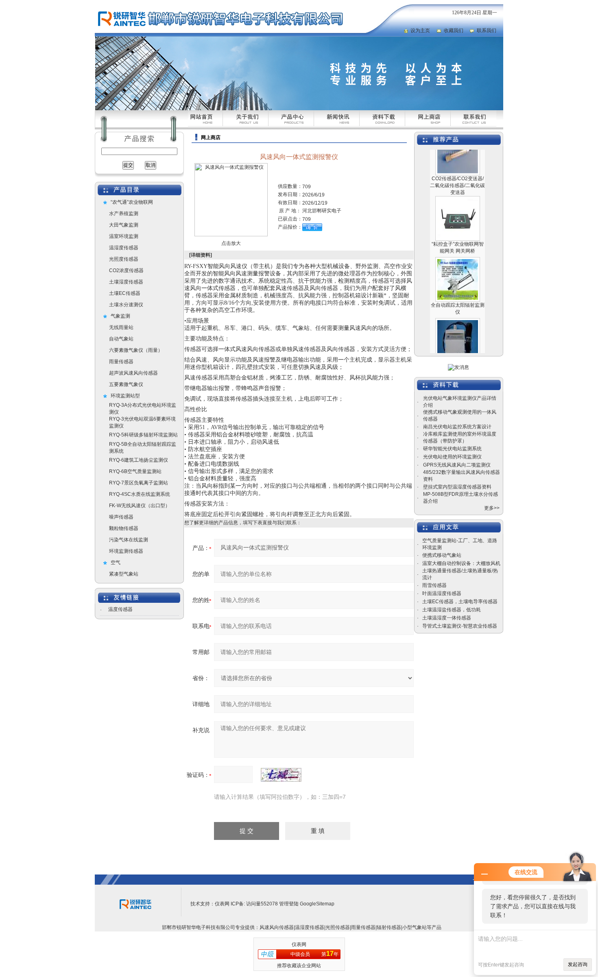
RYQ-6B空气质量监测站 (135, 471)
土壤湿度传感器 (126, 282)
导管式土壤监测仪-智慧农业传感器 (459, 626)
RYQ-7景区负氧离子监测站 (138, 483)
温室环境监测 (123, 236)
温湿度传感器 (123, 248)
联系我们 (486, 30)
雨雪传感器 (434, 585)
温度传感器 (120, 609)
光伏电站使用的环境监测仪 (452, 457)
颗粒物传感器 (123, 528)
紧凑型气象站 (123, 574)
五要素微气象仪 (126, 384)
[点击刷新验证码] (281, 775)
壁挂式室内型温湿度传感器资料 (457, 487)
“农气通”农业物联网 (132, 202)
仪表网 (222, 904)
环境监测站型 (125, 396)
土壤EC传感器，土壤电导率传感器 (460, 601)
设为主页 (420, 30)
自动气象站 (121, 339)
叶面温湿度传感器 (441, 593)
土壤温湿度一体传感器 (446, 618)
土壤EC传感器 (124, 293)
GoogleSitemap (317, 904)
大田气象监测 (123, 225)
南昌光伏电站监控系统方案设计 (457, 427)
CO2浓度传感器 (126, 270)
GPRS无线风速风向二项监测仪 (457, 465)
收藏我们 (453, 30)
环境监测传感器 (126, 551)
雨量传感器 (121, 361)
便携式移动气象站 (441, 555)
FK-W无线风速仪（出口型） (139, 505)
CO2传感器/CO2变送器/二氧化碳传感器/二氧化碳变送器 (457, 173)
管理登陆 (289, 904)
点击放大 (231, 243)
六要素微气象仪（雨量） (136, 350)
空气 (115, 562)
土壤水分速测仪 (126, 304)
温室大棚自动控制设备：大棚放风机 (461, 563)
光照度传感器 (123, 259)
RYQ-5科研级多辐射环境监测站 (143, 435)
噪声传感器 (121, 517)
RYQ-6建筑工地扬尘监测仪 (138, 460)
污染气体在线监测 (128, 540)
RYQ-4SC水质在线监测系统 (139, 494)
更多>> (492, 508)
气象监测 (120, 316)
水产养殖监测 (123, 213)
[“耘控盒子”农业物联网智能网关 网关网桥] (457, 189)
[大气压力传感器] (457, 311)
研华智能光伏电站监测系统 (452, 448)
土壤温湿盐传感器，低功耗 (451, 610)
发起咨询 (577, 964)
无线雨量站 (121, 327)
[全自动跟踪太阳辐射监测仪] (457, 250)
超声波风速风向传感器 (133, 373)
